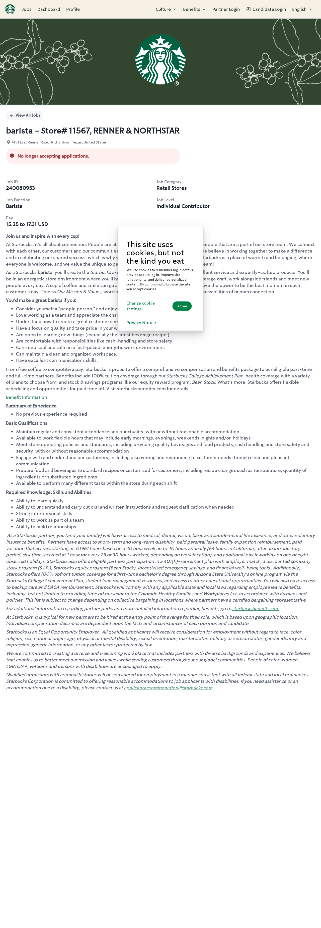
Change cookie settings (140, 305)
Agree (182, 306)
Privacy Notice (141, 322)
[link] (10, 9)
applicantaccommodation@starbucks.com (168, 688)
